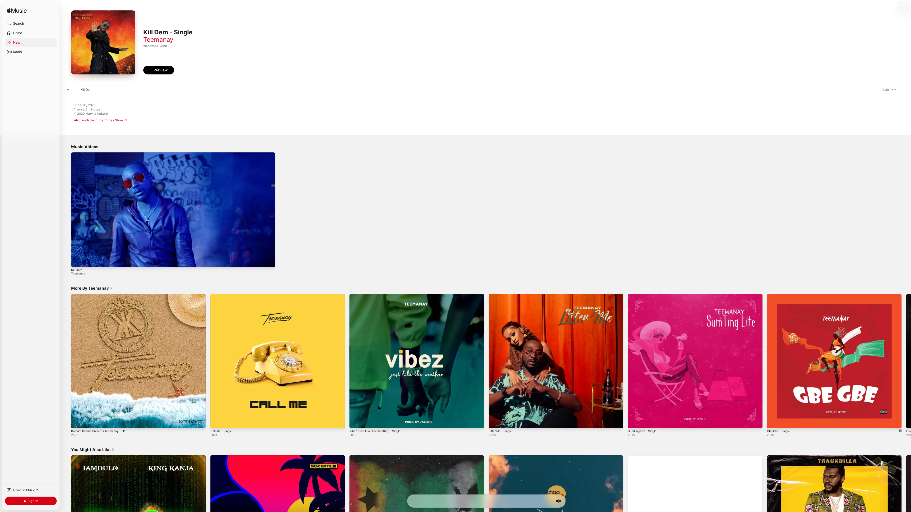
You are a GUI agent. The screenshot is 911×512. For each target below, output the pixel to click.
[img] (17, 11)
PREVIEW (883, 89)
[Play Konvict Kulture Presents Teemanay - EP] (77, 422)
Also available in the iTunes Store (98, 120)
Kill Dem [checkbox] (86, 89)
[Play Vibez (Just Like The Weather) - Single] (355, 422)
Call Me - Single (222, 296)
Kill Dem (76, 270)
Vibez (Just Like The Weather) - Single (378, 296)
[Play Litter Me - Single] (494, 422)
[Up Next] (551, 501)
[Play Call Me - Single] (216, 422)
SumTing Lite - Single (643, 296)
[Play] (77, 261)
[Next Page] (906, 361)
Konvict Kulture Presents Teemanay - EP (101, 296)
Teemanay (158, 39)
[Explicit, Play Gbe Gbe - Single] (772, 422)
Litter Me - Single (502, 296)
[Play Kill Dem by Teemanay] (76, 90)
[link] (92, 288)
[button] (30, 23)
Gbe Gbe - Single (780, 296)
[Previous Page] (66, 361)
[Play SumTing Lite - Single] (633, 422)
